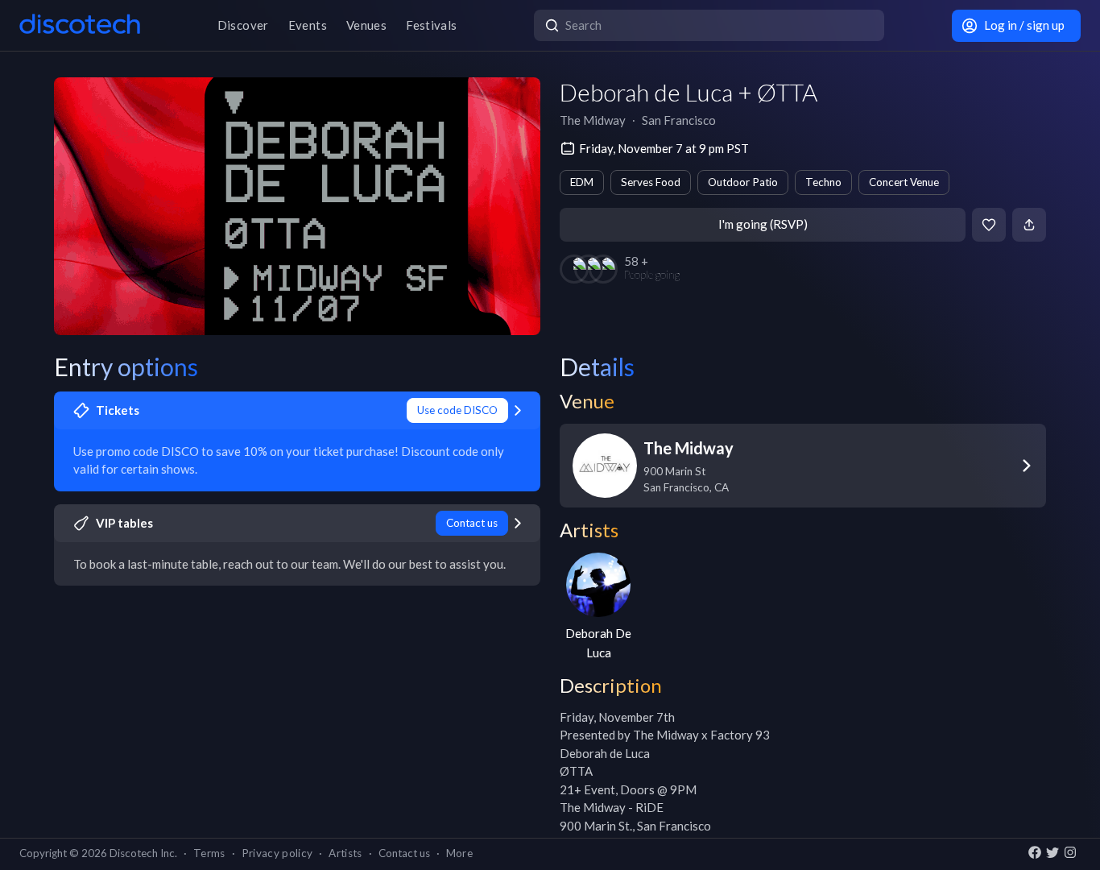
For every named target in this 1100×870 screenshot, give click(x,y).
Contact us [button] (404, 853)
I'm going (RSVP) (763, 224)
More (459, 853)
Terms (209, 853)
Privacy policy (277, 853)
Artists (345, 853)
